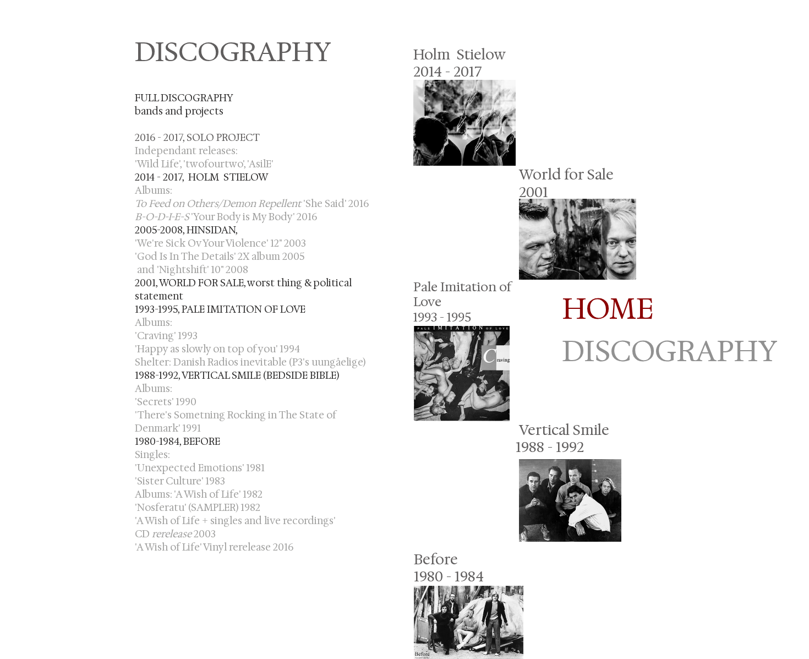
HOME (608, 308)
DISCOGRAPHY (612, 351)
